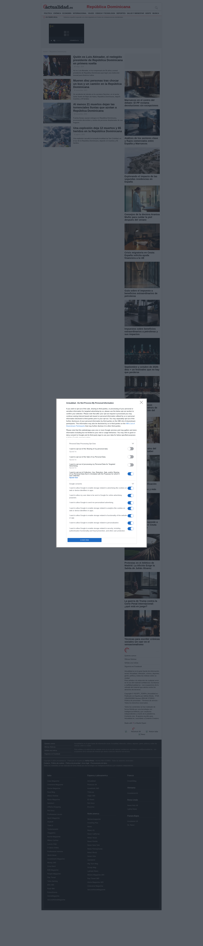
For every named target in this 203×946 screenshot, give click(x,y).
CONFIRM (84, 540)
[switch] (131, 448)
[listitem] (101, 443)
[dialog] (101, 473)
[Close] (142, 403)
